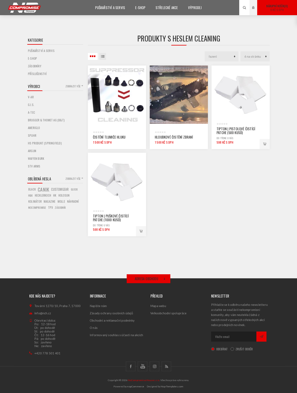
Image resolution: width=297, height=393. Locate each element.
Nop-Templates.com (172, 386)
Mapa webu (158, 306)
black (32, 189)
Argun (32, 150)
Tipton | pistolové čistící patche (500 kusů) (236, 130)
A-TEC (31, 112)
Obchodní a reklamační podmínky (112, 320)
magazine (50, 201)
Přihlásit (256, 3)
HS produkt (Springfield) (45, 143)
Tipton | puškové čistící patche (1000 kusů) (111, 217)
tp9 (50, 207)
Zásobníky (34, 66)
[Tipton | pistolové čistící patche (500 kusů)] (241, 95)
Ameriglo (34, 127)
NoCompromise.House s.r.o (143, 380)
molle (61, 201)
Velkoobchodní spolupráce (168, 313)
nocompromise (37, 208)
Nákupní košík (276, 8)
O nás (94, 327)
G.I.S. (31, 104)
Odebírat (222, 349)
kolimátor (35, 201)
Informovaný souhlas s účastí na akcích (116, 335)
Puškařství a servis (41, 50)
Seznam (102, 56)
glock (74, 189)
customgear (60, 189)
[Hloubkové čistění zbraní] (179, 95)
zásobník (60, 208)
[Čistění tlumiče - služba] (117, 95)
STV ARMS (34, 166)
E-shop (32, 58)
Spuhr (32, 135)
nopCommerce (135, 386)
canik (43, 189)
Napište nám (98, 306)
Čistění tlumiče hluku (109, 137)
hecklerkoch (43, 195)
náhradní (73, 201)
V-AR (31, 97)
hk (54, 195)
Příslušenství (37, 73)
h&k (30, 195)
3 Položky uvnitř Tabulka (93, 56)
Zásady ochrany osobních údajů (111, 313)
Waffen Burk (36, 158)
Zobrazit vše (72, 86)
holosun (64, 195)
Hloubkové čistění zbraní (174, 137)
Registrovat (256, 11)
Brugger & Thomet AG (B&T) (46, 120)
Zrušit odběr (244, 349)
